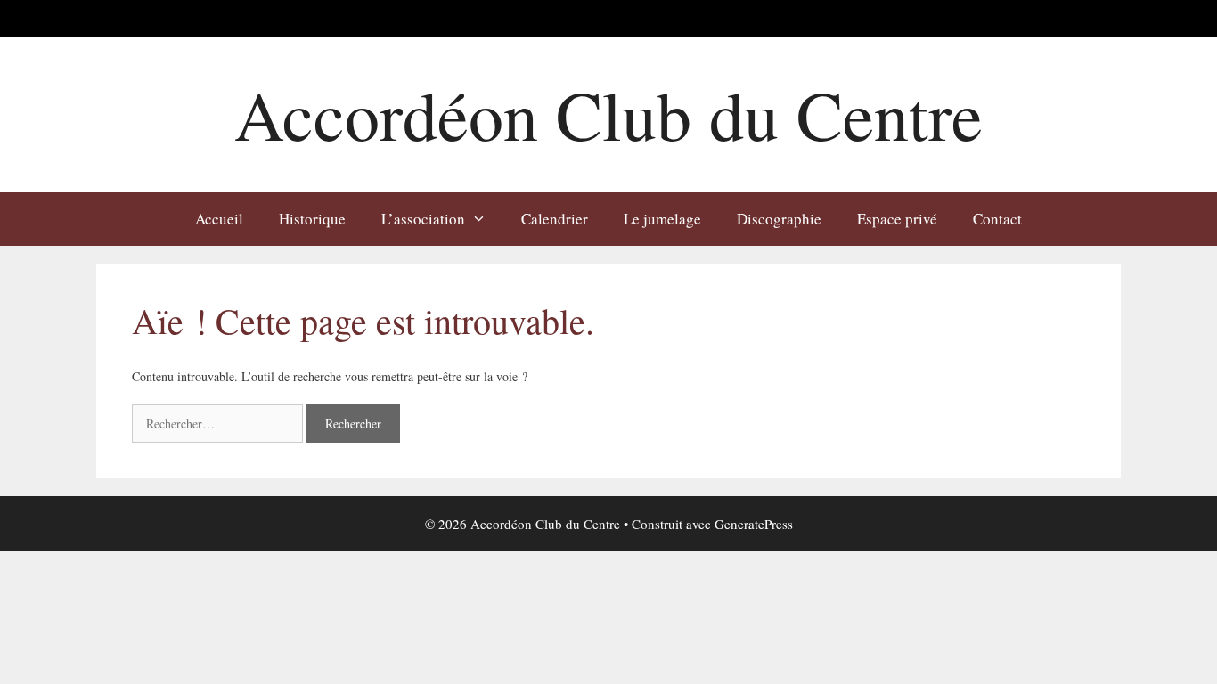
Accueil (219, 218)
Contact (997, 218)
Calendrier (554, 218)
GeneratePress (754, 524)
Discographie (779, 218)
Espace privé (897, 218)
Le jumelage (662, 218)
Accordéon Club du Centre (608, 114)
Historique (312, 218)
